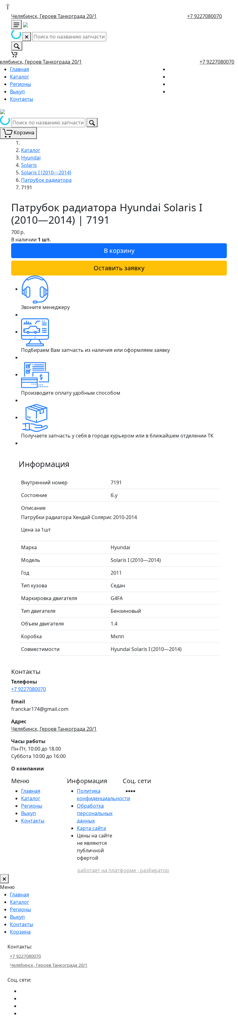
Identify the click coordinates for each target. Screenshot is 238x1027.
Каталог (19, 76)
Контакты (21, 99)
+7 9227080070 (204, 16)
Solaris (29, 165)
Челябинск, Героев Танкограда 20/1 (54, 16)
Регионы (20, 84)
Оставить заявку (119, 268)
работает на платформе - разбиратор (123, 870)
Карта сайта (91, 828)
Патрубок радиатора (46, 180)
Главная (19, 69)
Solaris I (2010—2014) (46, 172)
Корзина (20, 931)
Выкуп (17, 91)
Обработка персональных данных (94, 813)
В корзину (119, 250)
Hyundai (31, 157)
